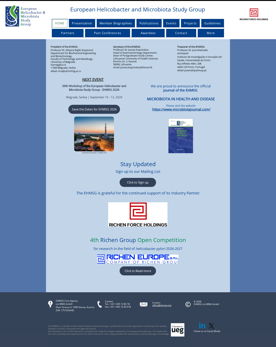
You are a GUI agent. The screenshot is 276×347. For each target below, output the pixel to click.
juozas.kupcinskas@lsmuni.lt (136, 67)
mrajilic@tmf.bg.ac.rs (69, 71)
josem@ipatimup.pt (195, 70)
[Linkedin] (202, 326)
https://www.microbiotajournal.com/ (181, 109)
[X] (211, 326)
